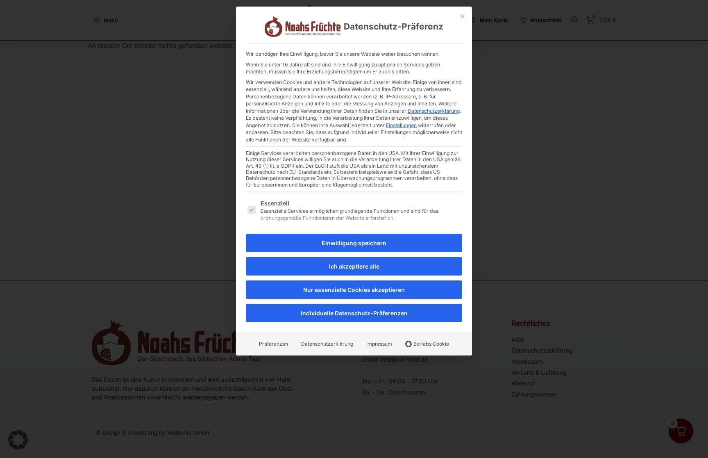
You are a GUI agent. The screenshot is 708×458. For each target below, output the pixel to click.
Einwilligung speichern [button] (354, 242)
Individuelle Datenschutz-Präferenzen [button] (354, 313)
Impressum (379, 344)
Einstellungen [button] (401, 125)
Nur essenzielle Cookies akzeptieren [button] (354, 289)
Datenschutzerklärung (434, 111)
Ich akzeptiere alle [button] (354, 266)
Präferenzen (273, 344)
